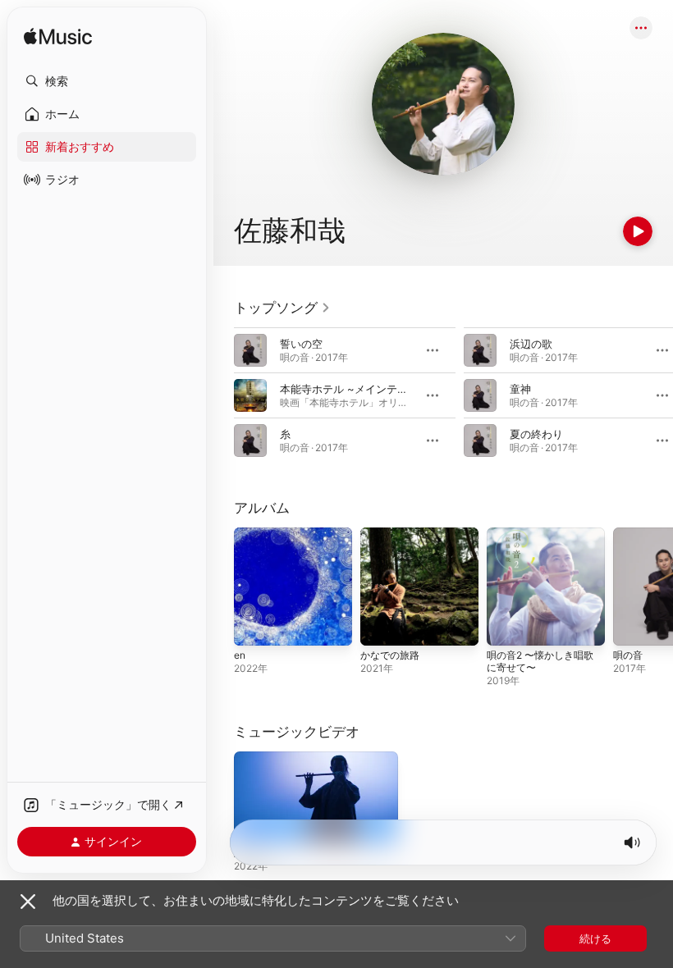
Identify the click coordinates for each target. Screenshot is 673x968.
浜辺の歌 (531, 343)
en (239, 655)
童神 (520, 388)
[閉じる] (28, 901)
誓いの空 (301, 343)
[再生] (637, 231)
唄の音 (628, 655)
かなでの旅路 (389, 655)
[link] (282, 308)
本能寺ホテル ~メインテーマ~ (353, 388)
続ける (595, 938)
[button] (106, 81)
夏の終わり (536, 434)
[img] (58, 37)
